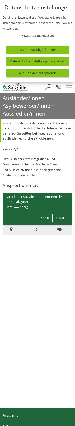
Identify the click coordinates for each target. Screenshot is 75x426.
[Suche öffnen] (48, 87)
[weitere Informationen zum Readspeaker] (16, 149)
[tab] (13, 230)
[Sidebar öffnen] (69, 87)
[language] (58, 87)
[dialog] (37, 41)
